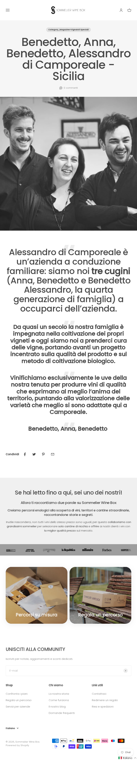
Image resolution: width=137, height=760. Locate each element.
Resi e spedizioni (102, 706)
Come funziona (59, 700)
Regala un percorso (19, 700)
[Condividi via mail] (52, 454)
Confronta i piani (16, 694)
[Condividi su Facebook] (24, 454)
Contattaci (99, 694)
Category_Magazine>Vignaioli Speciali (68, 29)
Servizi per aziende (18, 706)
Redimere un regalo (105, 700)
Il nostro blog (57, 706)
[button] (127, 758)
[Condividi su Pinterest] (43, 454)
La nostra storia (59, 694)
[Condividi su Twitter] (34, 454)
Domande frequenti (62, 713)
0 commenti (71, 88)
